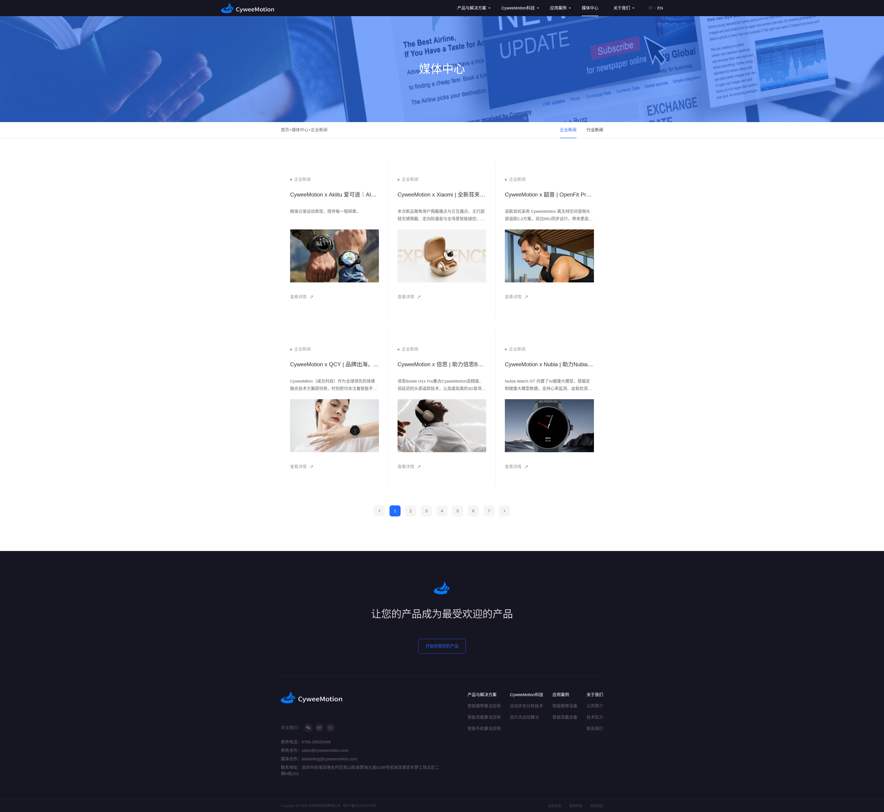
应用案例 (560, 694)
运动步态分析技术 (526, 706)
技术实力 (595, 717)
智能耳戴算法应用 (484, 717)
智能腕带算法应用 (484, 706)
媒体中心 (300, 130)
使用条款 (575, 806)
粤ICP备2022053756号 (359, 805)
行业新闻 (595, 130)
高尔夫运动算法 (524, 717)
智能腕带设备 (564, 706)
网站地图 (596, 806)
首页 (285, 130)
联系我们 (595, 728)
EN (660, 8)
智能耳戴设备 (564, 717)
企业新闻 (319, 130)
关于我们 (595, 694)
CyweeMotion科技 (526, 694)
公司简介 (595, 706)
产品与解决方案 (482, 694)
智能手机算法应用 (484, 728)
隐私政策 (554, 806)
